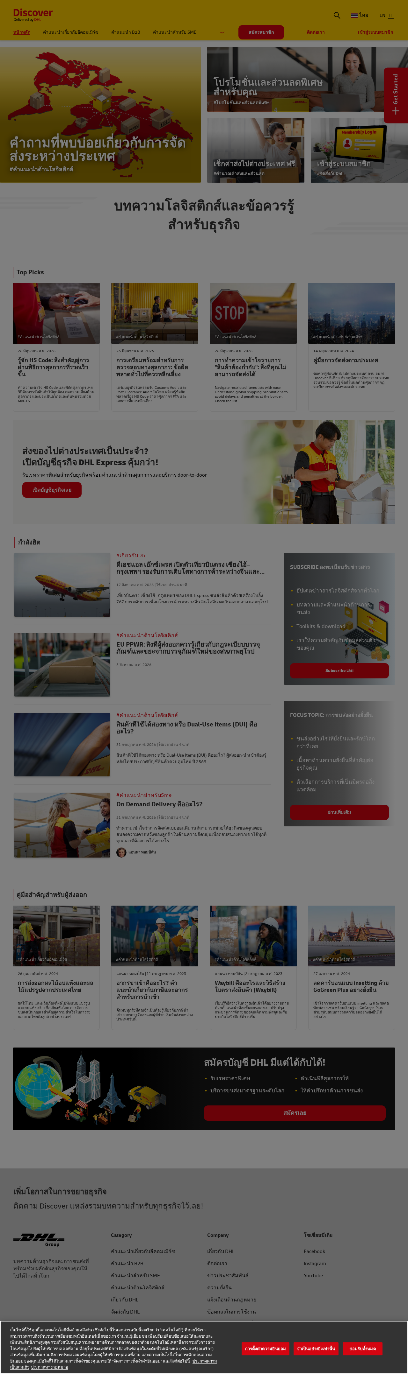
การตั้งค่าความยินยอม (265, 1348)
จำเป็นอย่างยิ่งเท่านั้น (316, 1348)
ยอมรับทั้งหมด (362, 1348)
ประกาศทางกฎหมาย (49, 1367)
